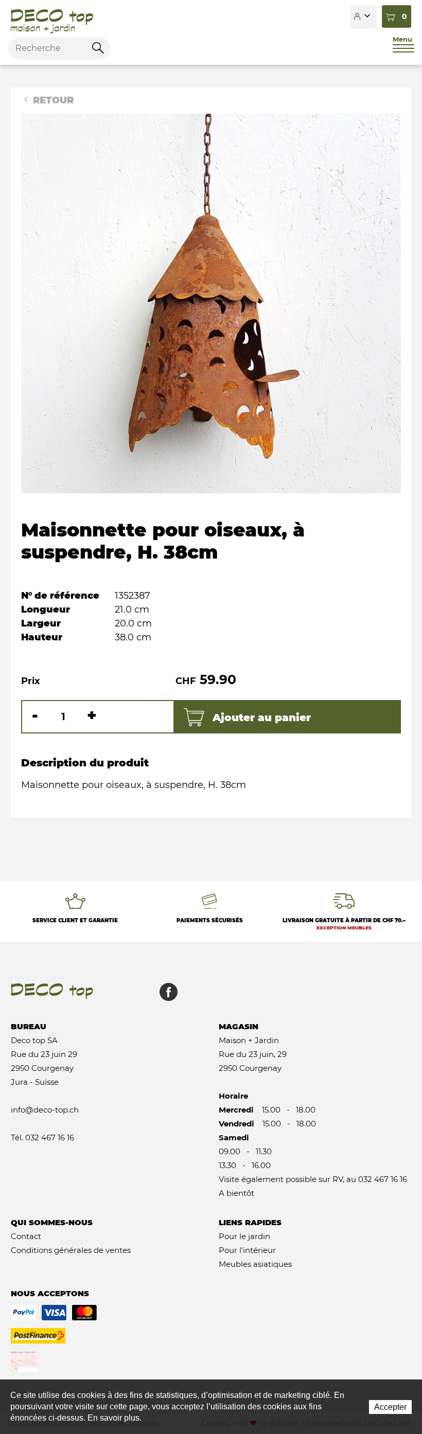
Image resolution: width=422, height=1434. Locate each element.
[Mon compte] (363, 17)
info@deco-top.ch (45, 1110)
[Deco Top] (52, 17)
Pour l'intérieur (247, 1250)
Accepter (390, 1407)
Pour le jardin (244, 1236)
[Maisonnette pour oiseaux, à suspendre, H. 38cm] (211, 303)
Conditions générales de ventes (71, 1250)
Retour (52, 100)
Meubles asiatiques (255, 1264)
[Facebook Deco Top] (165, 997)
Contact (26, 1236)
